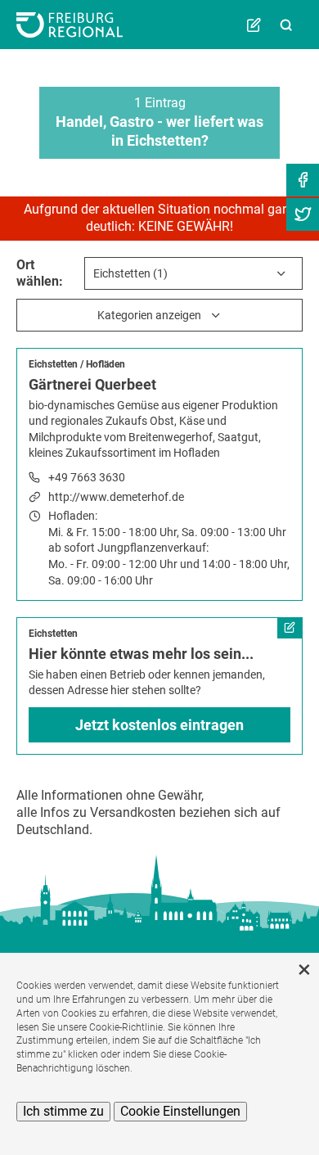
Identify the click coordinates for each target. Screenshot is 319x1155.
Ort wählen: (39, 273)
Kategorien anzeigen (149, 315)
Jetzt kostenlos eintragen (159, 724)
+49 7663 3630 (86, 477)
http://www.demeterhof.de (116, 496)
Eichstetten (53, 364)
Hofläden (105, 364)
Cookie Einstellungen (180, 1111)
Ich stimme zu (63, 1111)
